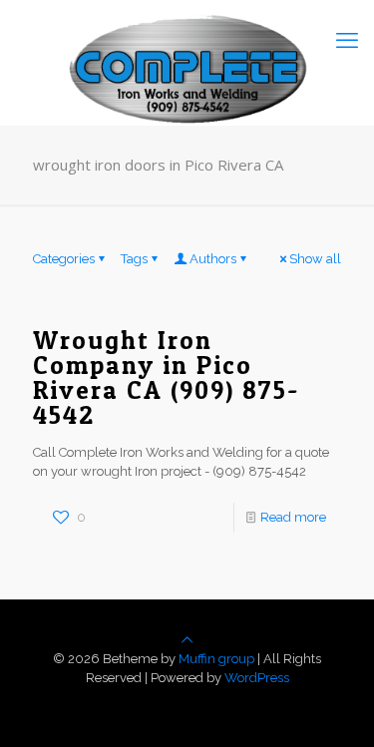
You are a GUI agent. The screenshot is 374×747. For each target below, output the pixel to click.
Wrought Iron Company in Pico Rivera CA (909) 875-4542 (166, 377)
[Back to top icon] (187, 639)
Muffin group (216, 658)
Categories (64, 258)
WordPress (256, 677)
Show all (315, 258)
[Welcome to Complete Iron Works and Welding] (187, 40)
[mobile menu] (347, 40)
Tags (134, 258)
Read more (293, 517)
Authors (212, 258)
